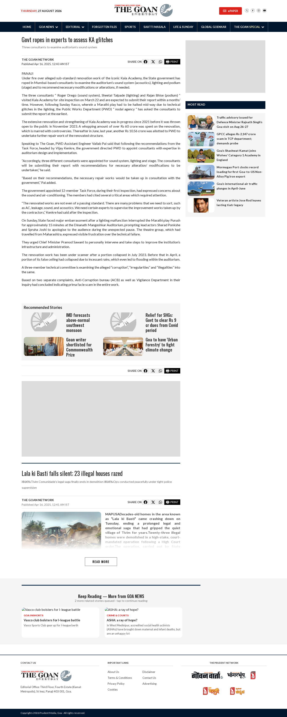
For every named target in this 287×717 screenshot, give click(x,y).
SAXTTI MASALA (155, 27)
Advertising (149, 683)
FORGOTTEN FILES (104, 27)
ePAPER (233, 11)
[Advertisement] (101, 418)
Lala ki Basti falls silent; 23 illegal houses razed (72, 474)
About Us (113, 672)
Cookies (113, 689)
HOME (27, 27)
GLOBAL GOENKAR (213, 27)
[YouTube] (264, 11)
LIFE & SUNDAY (183, 27)
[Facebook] (253, 11)
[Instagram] (259, 11)
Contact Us (149, 677)
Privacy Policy (116, 683)
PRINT (174, 61)
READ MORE (100, 561)
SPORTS (130, 27)
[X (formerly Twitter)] (247, 11)
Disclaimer (148, 672)
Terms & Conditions (120, 677)
